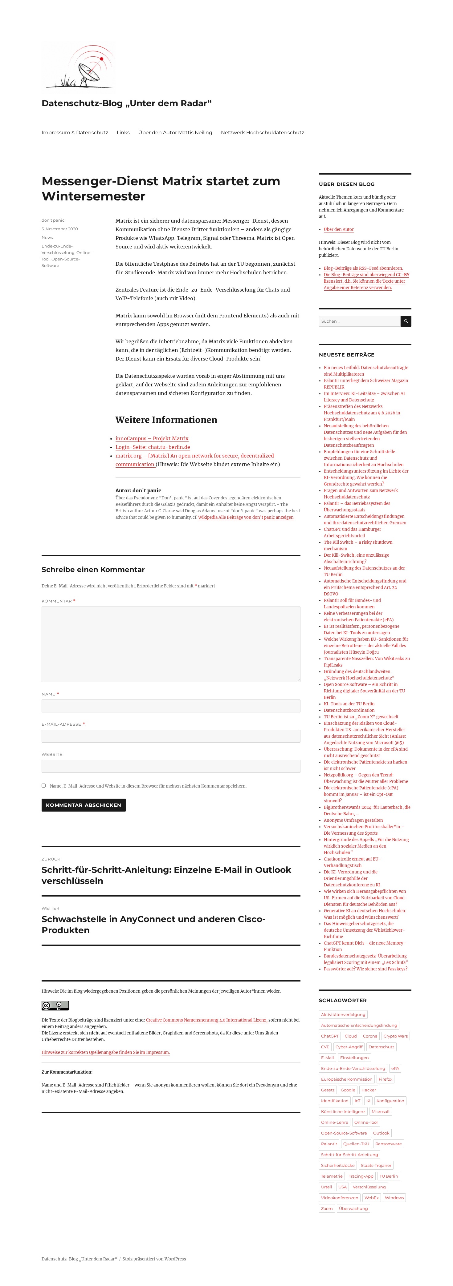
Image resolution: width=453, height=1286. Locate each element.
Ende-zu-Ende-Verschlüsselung (353, 1068)
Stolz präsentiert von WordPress (154, 1259)
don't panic (53, 220)
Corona (370, 1036)
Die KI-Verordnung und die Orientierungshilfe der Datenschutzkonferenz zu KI (352, 878)
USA (342, 1186)
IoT (357, 1100)
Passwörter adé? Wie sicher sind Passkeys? (365, 969)
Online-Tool (366, 1122)
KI (368, 1100)
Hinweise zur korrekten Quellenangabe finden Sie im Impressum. (106, 1052)
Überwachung (353, 1208)
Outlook (381, 1133)
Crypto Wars (396, 1036)
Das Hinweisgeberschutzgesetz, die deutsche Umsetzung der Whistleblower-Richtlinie (364, 930)
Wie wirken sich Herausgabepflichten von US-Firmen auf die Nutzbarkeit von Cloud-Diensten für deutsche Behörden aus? (365, 898)
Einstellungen (354, 1057)
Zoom (327, 1208)
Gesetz (328, 1089)
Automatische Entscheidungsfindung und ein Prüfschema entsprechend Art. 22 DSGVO (365, 587)
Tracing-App (361, 1176)
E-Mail (327, 1057)
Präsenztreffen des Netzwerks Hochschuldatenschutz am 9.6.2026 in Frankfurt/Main (362, 413)
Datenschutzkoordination (349, 710)
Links (123, 132)
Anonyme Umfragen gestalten (353, 820)
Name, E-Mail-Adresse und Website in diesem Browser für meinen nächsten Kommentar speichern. (148, 786)
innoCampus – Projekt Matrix (152, 438)
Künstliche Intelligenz (343, 1111)
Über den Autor (339, 229)
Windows (394, 1197)
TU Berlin (389, 1176)
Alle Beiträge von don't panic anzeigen (256, 517)
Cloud (351, 1036)
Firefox (385, 1079)
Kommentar (59, 601)
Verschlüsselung (369, 1186)
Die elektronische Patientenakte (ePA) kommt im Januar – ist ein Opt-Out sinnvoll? (361, 794)
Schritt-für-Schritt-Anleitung (349, 1154)
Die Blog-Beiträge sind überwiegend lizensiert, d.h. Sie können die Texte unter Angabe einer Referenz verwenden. (366, 281)
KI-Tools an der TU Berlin (349, 704)
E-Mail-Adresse (63, 724)
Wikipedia (208, 517)
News (47, 237)
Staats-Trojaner (376, 1165)
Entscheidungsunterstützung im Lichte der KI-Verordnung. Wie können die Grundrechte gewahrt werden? (366, 478)
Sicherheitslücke (338, 1165)
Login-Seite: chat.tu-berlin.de (153, 447)
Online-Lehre (334, 1122)
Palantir (329, 1143)
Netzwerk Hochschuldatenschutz (262, 132)
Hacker (368, 1089)
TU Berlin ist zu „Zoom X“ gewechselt (361, 717)
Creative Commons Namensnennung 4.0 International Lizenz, (207, 1020)
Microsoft (381, 1111)
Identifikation (335, 1100)
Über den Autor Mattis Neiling (175, 132)
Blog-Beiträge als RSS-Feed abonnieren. (363, 268)
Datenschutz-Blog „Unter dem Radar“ (127, 103)
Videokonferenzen (339, 1197)
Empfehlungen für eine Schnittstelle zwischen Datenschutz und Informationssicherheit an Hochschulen (364, 458)
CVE (325, 1046)
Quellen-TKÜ (356, 1143)
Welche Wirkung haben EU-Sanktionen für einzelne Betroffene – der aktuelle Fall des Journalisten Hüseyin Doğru (366, 646)
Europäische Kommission (347, 1079)
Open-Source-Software (344, 1133)
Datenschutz (381, 1046)
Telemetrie (332, 1176)
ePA (395, 1068)
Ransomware (388, 1143)
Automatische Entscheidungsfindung (359, 1025)
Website (52, 754)
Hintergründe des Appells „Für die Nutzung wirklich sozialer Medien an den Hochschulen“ (366, 846)
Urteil (326, 1186)
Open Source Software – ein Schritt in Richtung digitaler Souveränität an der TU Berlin (364, 691)
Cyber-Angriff (349, 1046)
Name (50, 694)
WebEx (372, 1197)
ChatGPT (330, 1036)
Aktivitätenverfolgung (343, 1014)
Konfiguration (390, 1100)
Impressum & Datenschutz (75, 132)
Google (348, 1089)
